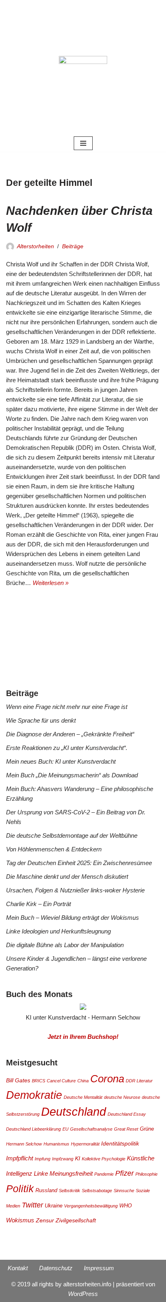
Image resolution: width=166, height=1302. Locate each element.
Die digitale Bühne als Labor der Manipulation (65, 944)
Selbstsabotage (97, 1190)
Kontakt (18, 1268)
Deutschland (73, 1111)
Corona (107, 1079)
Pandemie (104, 1174)
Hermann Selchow (24, 1143)
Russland (46, 1190)
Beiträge (72, 246)
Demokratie (34, 1095)
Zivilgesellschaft (76, 1220)
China (83, 1080)
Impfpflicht (19, 1158)
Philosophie (146, 1174)
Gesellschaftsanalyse (91, 1129)
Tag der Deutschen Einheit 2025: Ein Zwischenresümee (79, 862)
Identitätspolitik (120, 1143)
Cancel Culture (61, 1080)
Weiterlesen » (50, 582)
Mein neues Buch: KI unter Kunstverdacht (61, 761)
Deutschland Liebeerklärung (33, 1129)
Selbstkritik (69, 1190)
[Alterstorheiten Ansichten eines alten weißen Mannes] (83, 67)
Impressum (99, 1268)
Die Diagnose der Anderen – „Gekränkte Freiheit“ (70, 734)
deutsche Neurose (122, 1097)
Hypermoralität (85, 1143)
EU (65, 1129)
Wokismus (20, 1220)
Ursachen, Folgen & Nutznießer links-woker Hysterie (75, 890)
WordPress (83, 1293)
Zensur (45, 1220)
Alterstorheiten (35, 246)
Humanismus (56, 1143)
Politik (20, 1188)
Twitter (32, 1205)
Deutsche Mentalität (83, 1097)
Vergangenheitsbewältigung (91, 1205)
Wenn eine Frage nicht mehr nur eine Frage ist (66, 706)
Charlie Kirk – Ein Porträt (38, 903)
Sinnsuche (124, 1190)
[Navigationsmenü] (83, 143)
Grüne (147, 1129)
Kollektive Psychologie (103, 1158)
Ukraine (53, 1206)
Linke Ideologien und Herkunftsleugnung (58, 931)
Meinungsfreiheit (71, 1173)
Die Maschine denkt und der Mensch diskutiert (67, 876)
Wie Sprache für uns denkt (41, 720)
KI (77, 1158)
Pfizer (124, 1173)
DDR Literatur (139, 1080)
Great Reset (126, 1129)
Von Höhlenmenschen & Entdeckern (54, 849)
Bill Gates (18, 1080)
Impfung (42, 1158)
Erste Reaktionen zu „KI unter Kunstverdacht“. (66, 747)
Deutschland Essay (127, 1114)
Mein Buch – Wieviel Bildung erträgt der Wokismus (72, 917)
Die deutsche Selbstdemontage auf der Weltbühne (71, 835)
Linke (41, 1173)
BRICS (38, 1080)
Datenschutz (56, 1268)
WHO (125, 1206)
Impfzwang (62, 1158)
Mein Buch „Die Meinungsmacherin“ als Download (72, 775)
